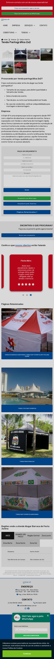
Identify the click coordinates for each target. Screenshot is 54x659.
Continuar (27, 654)
